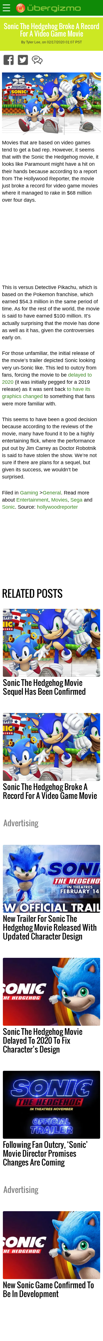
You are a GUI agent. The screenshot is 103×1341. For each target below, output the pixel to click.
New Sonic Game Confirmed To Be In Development (48, 1289)
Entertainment (32, 500)
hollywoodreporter (57, 507)
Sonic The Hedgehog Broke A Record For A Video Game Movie (50, 791)
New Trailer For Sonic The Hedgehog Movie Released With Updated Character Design (50, 927)
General (52, 493)
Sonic (8, 507)
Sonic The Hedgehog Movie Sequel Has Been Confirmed (44, 687)
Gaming (29, 493)
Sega (76, 500)
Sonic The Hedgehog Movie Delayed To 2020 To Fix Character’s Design (42, 1040)
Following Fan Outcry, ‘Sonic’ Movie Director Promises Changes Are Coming (45, 1153)
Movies (59, 500)
